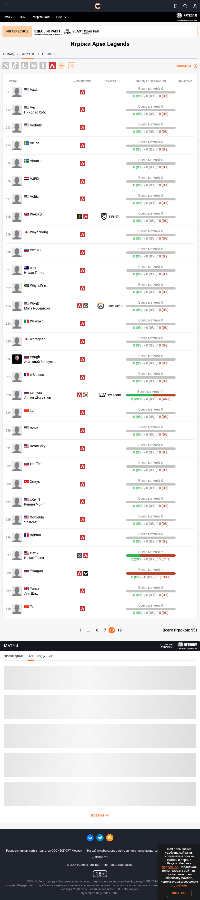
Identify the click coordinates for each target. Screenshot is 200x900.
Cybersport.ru (90, 893)
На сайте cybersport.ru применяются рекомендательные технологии (134, 850)
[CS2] (15, 66)
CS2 (22, 17)
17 (104, 630)
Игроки (28, 54)
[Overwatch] (85, 305)
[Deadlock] (85, 395)
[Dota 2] (5, 66)
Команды (10, 54)
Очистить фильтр (72, 65)
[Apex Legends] (82, 92)
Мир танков (41, 17)
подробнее (170, 867)
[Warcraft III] (33, 66)
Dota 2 (8, 17)
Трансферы (47, 54)
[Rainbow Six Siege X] (43, 66)
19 (119, 630)
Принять (179, 893)
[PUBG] (79, 216)
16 (96, 630)
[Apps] (175, 6)
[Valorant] (85, 573)
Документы (100, 857)
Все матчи (100, 815)
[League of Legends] (24, 66)
